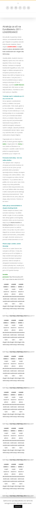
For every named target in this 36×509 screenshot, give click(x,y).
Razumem (18, 506)
